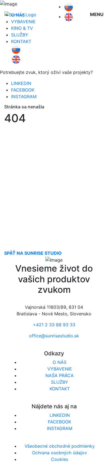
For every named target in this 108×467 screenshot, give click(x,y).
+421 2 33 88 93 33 (54, 325)
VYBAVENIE (59, 369)
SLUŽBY (19, 34)
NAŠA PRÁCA (59, 375)
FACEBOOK (22, 90)
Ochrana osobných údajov (59, 452)
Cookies (59, 459)
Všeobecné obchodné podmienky (60, 446)
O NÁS (59, 362)
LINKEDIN (21, 83)
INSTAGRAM (24, 96)
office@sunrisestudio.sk (54, 336)
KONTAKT (21, 41)
